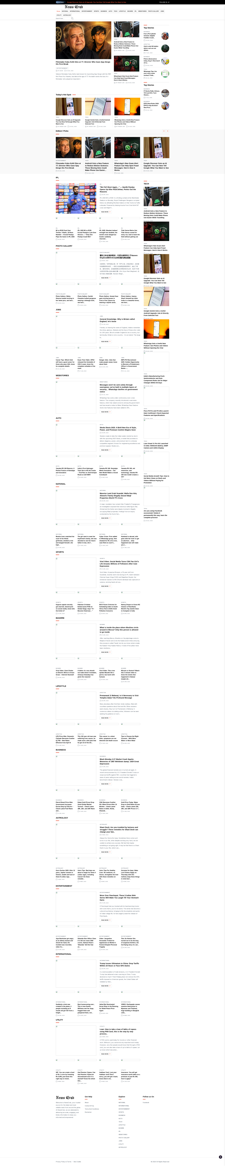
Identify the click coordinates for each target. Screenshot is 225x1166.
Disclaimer (88, 1112)
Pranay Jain (121, 50)
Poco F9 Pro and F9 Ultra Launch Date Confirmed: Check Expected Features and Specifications (156, 413)
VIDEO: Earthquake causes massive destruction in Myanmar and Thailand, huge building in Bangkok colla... (130, 1009)
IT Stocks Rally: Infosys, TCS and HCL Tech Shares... (152, 93)
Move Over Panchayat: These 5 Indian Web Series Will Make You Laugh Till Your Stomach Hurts (119, 897)
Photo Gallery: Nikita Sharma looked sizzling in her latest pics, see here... (65, 298)
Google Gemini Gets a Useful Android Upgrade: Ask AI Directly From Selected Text (95, 2)
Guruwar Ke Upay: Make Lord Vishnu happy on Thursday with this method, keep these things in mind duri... (130, 875)
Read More (104, 212)
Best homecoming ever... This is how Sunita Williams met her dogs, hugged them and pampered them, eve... (86, 1009)
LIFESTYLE (122, 11)
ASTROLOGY (67, 15)
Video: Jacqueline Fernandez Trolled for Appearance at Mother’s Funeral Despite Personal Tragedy (108, 943)
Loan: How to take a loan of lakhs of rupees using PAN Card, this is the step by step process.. (118, 1031)
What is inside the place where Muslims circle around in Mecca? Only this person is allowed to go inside (119, 630)
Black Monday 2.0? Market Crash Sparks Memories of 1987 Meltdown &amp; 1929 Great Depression (119, 761)
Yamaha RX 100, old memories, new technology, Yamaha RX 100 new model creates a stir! (129, 473)
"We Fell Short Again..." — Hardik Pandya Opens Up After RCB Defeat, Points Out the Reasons (118, 189)
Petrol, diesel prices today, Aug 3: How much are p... (152, 61)
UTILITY (59, 15)
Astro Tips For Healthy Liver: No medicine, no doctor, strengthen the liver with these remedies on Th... (108, 875)
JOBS (162, 11)
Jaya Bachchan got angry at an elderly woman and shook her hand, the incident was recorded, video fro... (64, 943)
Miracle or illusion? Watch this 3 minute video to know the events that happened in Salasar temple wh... (130, 675)
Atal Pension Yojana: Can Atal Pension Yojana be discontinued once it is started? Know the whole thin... (86, 1077)
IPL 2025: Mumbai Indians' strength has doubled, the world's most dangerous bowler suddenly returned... (108, 235)
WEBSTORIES (142, 11)
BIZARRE (130, 11)
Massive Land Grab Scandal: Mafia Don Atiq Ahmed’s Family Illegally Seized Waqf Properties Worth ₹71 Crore (118, 495)
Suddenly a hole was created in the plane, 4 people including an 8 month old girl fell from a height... (64, 1009)
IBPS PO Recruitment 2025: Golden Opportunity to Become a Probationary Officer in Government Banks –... (130, 364)
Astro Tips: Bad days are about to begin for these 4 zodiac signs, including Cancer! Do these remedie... (87, 875)
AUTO (110, 11)
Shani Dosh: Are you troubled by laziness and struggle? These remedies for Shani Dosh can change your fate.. (119, 829)
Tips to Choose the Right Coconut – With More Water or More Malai (130, 738)
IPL (136, 11)
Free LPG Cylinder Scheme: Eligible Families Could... (150, 36)
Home (58, 11)
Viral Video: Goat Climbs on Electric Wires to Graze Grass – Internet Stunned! (65, 673)
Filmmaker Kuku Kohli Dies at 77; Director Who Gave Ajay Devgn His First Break (68, 165)
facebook (146, 1102)
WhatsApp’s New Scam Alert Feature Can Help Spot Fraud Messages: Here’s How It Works (126, 78)
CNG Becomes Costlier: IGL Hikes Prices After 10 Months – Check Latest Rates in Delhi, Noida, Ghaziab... (108, 807)
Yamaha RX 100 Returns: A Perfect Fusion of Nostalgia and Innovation (65, 470)
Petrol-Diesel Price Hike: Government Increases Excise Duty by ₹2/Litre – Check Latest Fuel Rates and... (64, 807)
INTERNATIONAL (75, 11)
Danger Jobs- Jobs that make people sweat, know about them (108, 362)
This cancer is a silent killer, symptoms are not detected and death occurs (108, 738)
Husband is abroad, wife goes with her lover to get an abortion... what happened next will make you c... (130, 541)
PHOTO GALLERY (153, 11)
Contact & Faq (89, 1106)
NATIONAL (65, 11)
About (87, 1102)
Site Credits (77, 1162)
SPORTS (96, 11)
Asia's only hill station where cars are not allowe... (151, 48)
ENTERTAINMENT (87, 11)
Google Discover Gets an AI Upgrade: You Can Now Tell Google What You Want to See (68, 122)
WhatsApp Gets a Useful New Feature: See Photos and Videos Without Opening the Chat (127, 122)
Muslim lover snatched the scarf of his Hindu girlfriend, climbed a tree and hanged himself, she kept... (65, 541)
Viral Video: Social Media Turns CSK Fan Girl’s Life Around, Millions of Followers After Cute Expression (119, 564)
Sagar (61, 70)
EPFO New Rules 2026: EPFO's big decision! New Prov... (151, 105)
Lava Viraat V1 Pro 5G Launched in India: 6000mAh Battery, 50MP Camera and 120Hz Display (156, 446)
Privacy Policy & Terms (63, 1162)
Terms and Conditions (92, 1109)
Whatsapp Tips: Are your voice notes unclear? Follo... (150, 73)
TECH (115, 11)
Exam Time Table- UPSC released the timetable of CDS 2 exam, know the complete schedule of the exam (86, 364)
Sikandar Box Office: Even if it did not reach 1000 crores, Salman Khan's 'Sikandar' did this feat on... (87, 943)
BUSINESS (104, 11)
